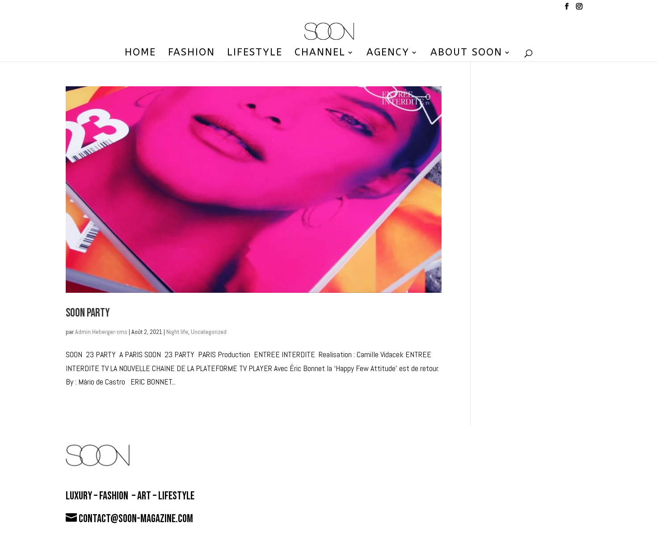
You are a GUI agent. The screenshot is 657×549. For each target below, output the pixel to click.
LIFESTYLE (254, 53)
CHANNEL (320, 53)
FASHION (191, 53)
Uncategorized (209, 332)
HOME (140, 53)
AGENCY (387, 53)
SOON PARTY (88, 313)
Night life (177, 332)
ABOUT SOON (466, 53)
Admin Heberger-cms (101, 332)
